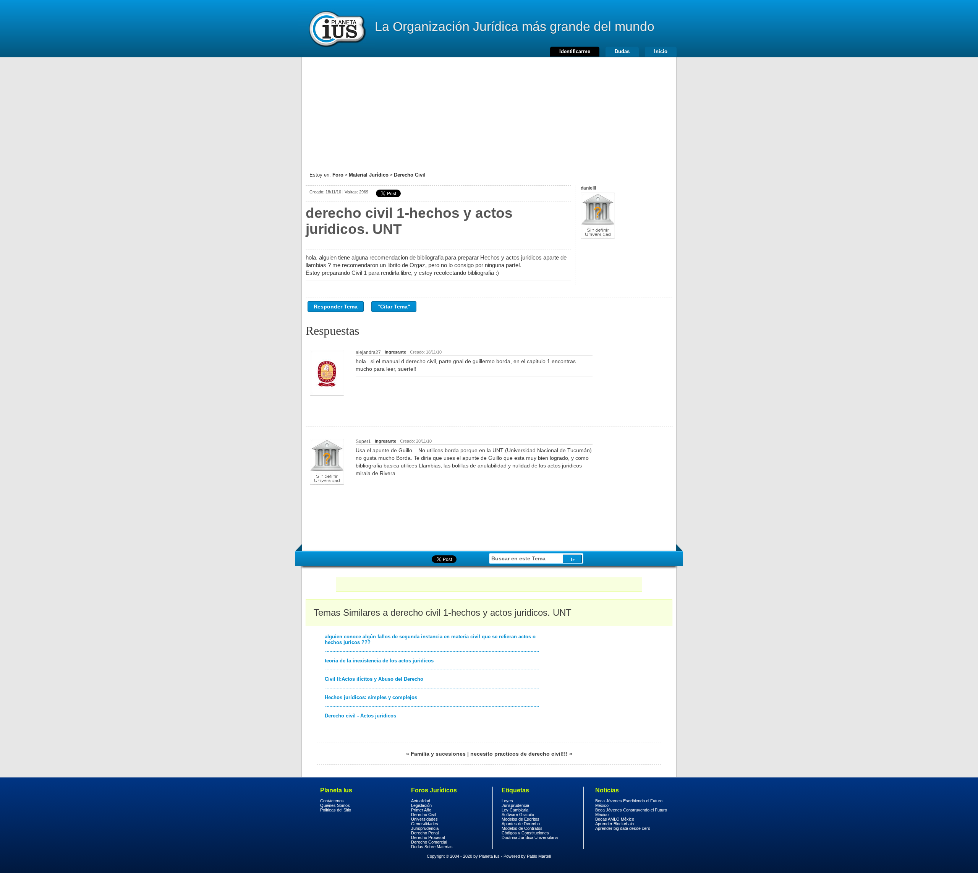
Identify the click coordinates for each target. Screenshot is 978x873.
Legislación (421, 805)
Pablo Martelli (539, 856)
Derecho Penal (425, 833)
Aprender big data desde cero (622, 828)
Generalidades (424, 823)
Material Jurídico (369, 175)
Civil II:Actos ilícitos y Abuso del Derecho (374, 679)
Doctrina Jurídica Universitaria (530, 837)
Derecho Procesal (428, 837)
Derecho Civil (410, 175)
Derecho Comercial (429, 842)
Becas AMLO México (614, 819)
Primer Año (421, 810)
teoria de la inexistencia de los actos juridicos (379, 661)
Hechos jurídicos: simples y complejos (371, 697)
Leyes (507, 800)
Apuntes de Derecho (521, 823)
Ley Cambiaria (515, 810)
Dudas (622, 51)
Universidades (424, 819)
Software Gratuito (518, 814)
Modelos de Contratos (522, 828)
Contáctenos (332, 800)
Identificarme (574, 51)
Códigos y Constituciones (525, 833)
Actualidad (420, 800)
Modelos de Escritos (520, 819)
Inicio (660, 51)
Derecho (336, 28)
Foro (337, 175)
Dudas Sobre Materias (432, 846)
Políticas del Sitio (335, 810)
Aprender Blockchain (614, 823)
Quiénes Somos (335, 805)
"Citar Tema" (393, 306)
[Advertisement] (489, 110)
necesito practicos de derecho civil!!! (519, 754)
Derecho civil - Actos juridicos (360, 716)
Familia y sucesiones (438, 754)
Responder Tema (336, 306)
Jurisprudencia (425, 828)
